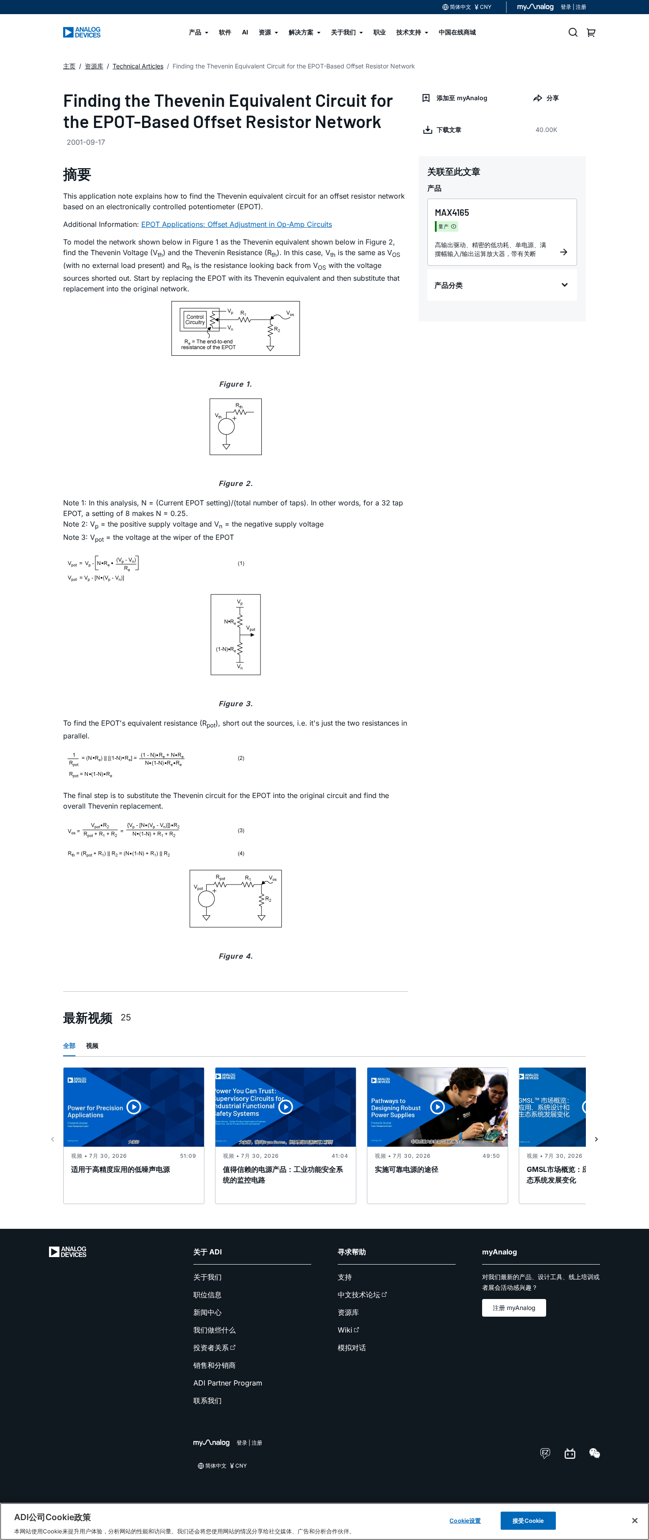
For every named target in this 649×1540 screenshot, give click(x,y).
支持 (345, 1277)
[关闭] (635, 1520)
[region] (324, 1521)
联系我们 (207, 1400)
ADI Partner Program (227, 1382)
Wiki (345, 1329)
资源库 (348, 1312)
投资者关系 (211, 1347)
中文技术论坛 (359, 1294)
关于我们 (207, 1277)
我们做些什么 (214, 1329)
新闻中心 (207, 1312)
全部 (69, 1045)
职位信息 (207, 1294)
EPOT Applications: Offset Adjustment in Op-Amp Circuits (236, 224)
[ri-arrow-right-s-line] (596, 1139)
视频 (92, 1045)
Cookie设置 (465, 1520)
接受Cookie (528, 1520)
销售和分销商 (214, 1365)
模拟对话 (352, 1347)
